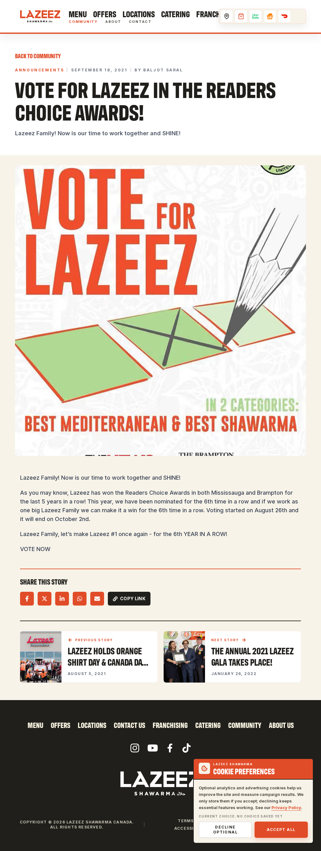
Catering (175, 13)
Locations (139, 13)
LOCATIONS (92, 725)
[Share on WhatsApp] (80, 599)
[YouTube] (152, 748)
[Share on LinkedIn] (62, 599)
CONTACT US (129, 725)
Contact (140, 21)
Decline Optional (225, 829)
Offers (104, 13)
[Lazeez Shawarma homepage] (160, 783)
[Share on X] (44, 599)
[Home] (40, 16)
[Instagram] (134, 748)
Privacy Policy (286, 807)
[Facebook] (170, 748)
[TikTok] (186, 748)
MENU (35, 725)
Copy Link (132, 598)
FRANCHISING (170, 725)
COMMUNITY (244, 725)
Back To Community (38, 56)
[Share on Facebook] (27, 599)
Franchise (213, 13)
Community (83, 21)
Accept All (281, 829)
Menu (78, 13)
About (113, 21)
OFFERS (60, 725)
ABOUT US (281, 725)
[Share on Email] (97, 599)
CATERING (208, 725)
